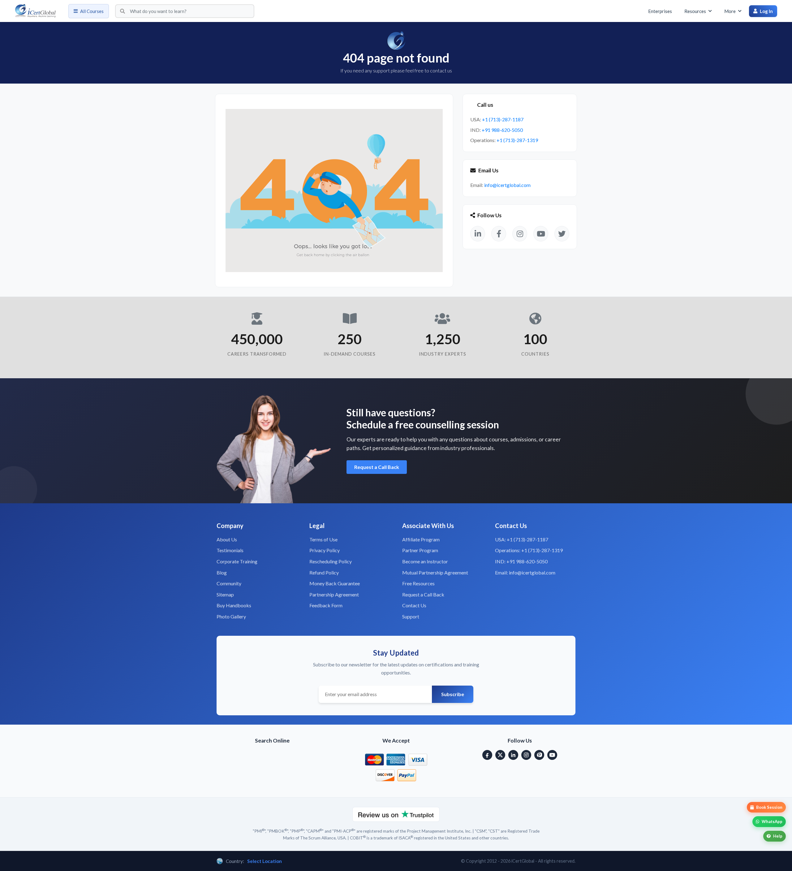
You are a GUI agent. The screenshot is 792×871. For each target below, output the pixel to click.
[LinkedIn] (513, 755)
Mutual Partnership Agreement (435, 572)
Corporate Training (237, 561)
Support (410, 616)
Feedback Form (325, 605)
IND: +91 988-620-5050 (521, 561)
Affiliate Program (421, 539)
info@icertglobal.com (507, 185)
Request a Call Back (376, 467)
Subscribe (452, 694)
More (730, 11)
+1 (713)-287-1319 (517, 140)
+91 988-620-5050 (502, 130)
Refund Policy (324, 572)
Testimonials (230, 550)
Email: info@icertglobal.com (525, 572)
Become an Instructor (425, 561)
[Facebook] (487, 755)
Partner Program (420, 550)
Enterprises (660, 11)
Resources (695, 11)
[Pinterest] (539, 755)
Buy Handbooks (234, 605)
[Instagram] (526, 755)
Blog (222, 572)
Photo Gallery (231, 616)
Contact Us (414, 605)
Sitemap (225, 594)
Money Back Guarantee (334, 583)
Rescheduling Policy (330, 561)
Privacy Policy (324, 550)
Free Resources (418, 583)
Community (229, 583)
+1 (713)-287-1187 (502, 119)
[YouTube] (552, 755)
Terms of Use (323, 539)
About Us (227, 539)
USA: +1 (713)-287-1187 (521, 539)
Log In (766, 11)
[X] (500, 755)
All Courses (92, 11)
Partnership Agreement (334, 594)
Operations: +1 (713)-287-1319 (529, 550)
